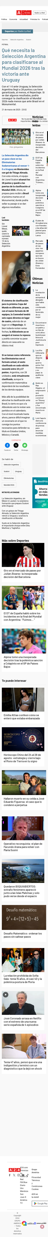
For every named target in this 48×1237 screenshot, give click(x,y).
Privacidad (36, 1177)
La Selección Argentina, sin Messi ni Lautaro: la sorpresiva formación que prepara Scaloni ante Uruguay (15, 502)
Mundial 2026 (9, 485)
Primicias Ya (35, 19)
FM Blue (23, 1182)
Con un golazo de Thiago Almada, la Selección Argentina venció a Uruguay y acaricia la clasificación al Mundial (15, 514)
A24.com (24, 1167)
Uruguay (18, 471)
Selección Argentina (17, 40)
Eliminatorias (9, 478)
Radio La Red (40, 13)
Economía (13, 19)
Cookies (35, 1189)
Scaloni (28, 40)
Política (4, 19)
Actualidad (24, 19)
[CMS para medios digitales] (40, 1223)
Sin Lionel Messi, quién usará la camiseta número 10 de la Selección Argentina (6, 235)
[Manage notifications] (42, 1227)
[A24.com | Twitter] (14, 1175)
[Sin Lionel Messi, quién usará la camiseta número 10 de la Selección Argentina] (21, 231)
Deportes (5, 40)
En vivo (27, 13)
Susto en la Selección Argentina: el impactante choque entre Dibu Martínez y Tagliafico (16, 525)
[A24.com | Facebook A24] (9, 1175)
